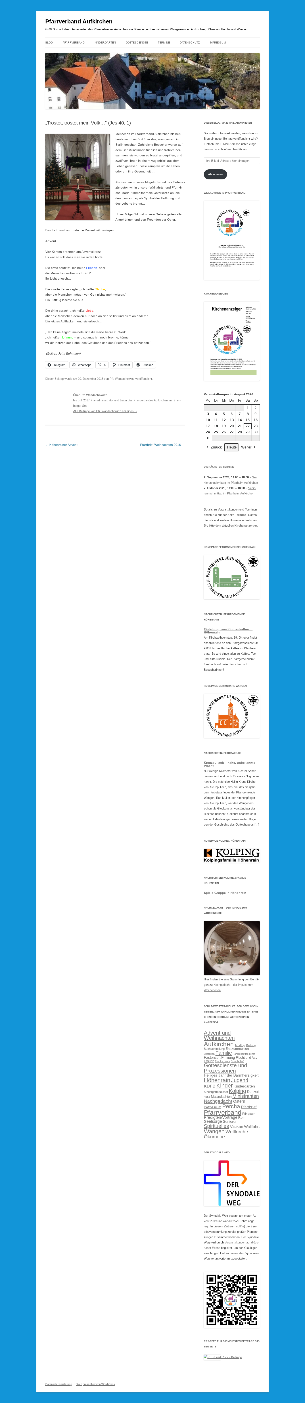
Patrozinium (212, 1107)
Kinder (224, 1086)
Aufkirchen (219, 1044)
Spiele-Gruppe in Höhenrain (225, 893)
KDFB (209, 1086)
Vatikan (236, 1126)
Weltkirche (237, 1131)
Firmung (228, 1057)
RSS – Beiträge (231, 1357)
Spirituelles (216, 1126)
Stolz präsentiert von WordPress (95, 1384)
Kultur (207, 1097)
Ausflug (240, 1045)
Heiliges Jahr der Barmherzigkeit (231, 1075)
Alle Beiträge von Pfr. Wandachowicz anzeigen (105, 411)
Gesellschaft (237, 1061)
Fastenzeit (212, 1057)
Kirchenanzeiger (245, 525)
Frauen (209, 1061)
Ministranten (245, 1096)
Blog (49, 42)
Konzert (253, 1092)
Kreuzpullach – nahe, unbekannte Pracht (229, 764)
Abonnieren (215, 174)
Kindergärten (105, 42)
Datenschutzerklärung (58, 1384)
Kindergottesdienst (216, 1092)
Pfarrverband (74, 42)
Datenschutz (190, 42)
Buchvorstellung (214, 1048)
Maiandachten (221, 1096)
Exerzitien (209, 1053)
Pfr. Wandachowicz (122, 378)
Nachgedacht (218, 1101)
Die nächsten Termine (219, 466)
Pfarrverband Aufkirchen (79, 21)
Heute (232, 447)
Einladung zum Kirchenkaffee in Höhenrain (228, 630)
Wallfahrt (252, 1126)
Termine (164, 42)
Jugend (239, 1080)
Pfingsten (248, 1113)
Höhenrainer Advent (61, 444)
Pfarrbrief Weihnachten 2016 (162, 444)
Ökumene (214, 1136)
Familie (223, 1053)
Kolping (237, 1091)
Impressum (217, 42)
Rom (241, 1117)
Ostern (239, 1101)
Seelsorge (213, 1121)
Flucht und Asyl (247, 1057)
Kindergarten (244, 1086)
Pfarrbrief (249, 1107)
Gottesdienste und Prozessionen (225, 1068)
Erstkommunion (237, 1048)
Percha (231, 1106)
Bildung (251, 1045)
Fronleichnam (222, 1061)
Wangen (214, 1131)
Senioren (230, 1121)
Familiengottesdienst (244, 1053)
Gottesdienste (137, 42)
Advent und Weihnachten (219, 1035)
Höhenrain (217, 1080)
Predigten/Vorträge (220, 1117)
